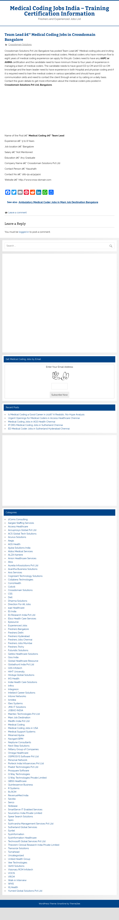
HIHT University (16, 671)
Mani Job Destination (19, 717)
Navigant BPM (15, 738)
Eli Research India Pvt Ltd (21, 615)
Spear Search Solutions (20, 816)
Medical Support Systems (21, 731)
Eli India (12, 611)
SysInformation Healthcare (22, 837)
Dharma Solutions (17, 600)
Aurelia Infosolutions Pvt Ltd (23, 565)
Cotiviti (11, 586)
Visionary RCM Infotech (20, 869)
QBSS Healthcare (17, 781)
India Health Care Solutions (22, 682)
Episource (13, 622)
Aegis (11, 540)
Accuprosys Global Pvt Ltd (22, 530)
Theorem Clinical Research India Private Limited (33, 845)
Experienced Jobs (17, 625)
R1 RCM (12, 791)
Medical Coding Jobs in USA (23, 728)
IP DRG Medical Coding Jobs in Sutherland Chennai (35, 425)
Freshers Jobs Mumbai (20, 643)
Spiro (10, 820)
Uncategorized (16, 855)
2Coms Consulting (18, 519)
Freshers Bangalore (18, 629)
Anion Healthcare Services (22, 558)
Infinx (11, 685)
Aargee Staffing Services (21, 523)
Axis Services (15, 572)
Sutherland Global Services (22, 827)
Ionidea (12, 699)
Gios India (13, 657)
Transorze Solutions (18, 848)
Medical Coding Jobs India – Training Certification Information (59, 10)
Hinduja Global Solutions (21, 675)
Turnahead (13, 851)
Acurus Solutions (17, 537)
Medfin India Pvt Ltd (18, 721)
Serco (11, 802)
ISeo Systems (15, 703)
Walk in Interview (17, 880)
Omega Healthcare (18, 753)
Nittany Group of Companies (23, 749)
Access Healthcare (18, 526)
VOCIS (11, 873)
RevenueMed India (18, 795)
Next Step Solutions (18, 745)
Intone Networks (17, 696)
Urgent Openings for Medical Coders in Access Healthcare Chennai (44, 418)
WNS (11, 883)
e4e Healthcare (16, 607)
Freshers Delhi (15, 632)
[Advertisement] (59, 110)
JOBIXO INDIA (15, 710)
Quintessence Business (20, 784)
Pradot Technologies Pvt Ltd (23, 767)
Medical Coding (16, 724)
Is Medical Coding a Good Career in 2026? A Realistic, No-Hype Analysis (46, 414)
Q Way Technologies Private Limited (27, 777)
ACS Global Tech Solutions (22, 533)
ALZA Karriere (15, 554)
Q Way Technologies (19, 774)
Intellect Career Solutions (21, 692)
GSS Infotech (15, 668)
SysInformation (16, 834)
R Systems (13, 788)
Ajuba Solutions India (19, 547)
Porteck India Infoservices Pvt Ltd (26, 763)
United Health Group (19, 859)
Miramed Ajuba (16, 735)
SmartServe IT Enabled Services (25, 809)
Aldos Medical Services (20, 551)
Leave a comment (17, 212)
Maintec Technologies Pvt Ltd (24, 714)
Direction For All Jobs (19, 604)
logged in (24, 232)
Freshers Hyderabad (19, 636)
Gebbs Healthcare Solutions (23, 654)
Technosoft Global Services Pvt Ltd (26, 841)
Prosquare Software (18, 770)
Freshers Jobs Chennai (20, 639)
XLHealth (13, 887)
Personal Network (17, 760)
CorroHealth (14, 583)
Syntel (11, 830)
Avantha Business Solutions (22, 569)
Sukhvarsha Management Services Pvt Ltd (30, 823)
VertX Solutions (16, 866)
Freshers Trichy (16, 646)
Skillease (13, 806)
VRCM (11, 876)
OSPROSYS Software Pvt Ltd (23, 756)
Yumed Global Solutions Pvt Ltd (25, 890)
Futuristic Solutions (18, 650)
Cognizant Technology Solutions (25, 576)
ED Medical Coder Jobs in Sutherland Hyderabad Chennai (39, 428)
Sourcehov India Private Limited (25, 813)
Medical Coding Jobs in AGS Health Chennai (31, 421)
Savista (11, 798)
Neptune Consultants (19, 742)
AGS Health (14, 544)
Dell (10, 597)
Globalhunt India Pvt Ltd (21, 664)
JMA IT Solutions (17, 707)
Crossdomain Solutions (20, 44)
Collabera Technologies (20, 579)
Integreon (13, 689)
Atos (10, 562)
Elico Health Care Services (22, 618)
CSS (10, 593)
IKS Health (13, 678)
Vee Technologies (17, 862)
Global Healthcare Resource (23, 661)
